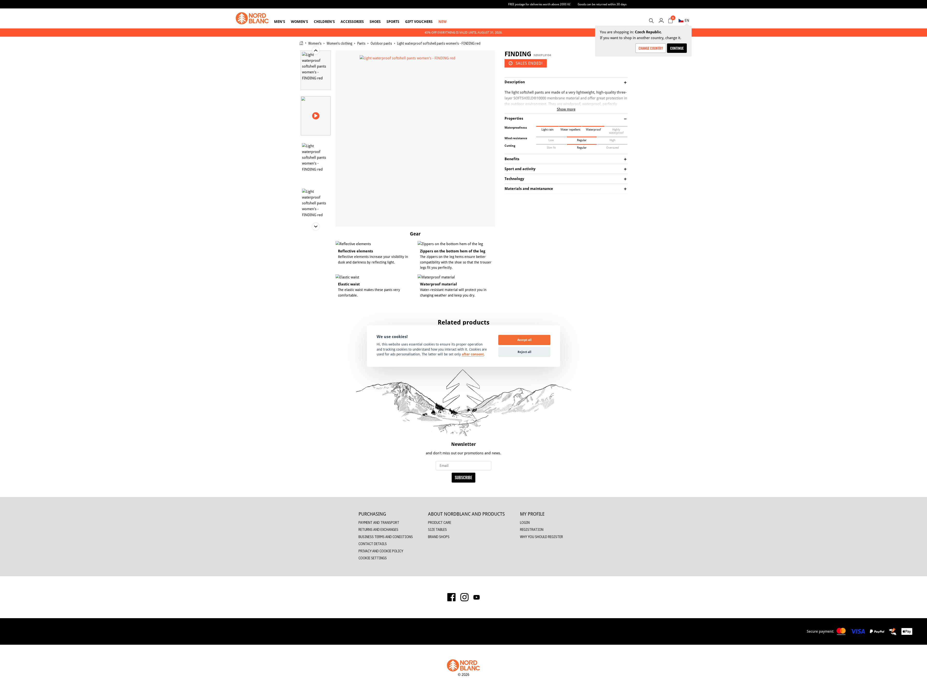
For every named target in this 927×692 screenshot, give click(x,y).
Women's (299, 21)
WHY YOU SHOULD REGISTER (541, 536)
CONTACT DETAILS (372, 543)
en (687, 20)
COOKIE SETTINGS (372, 558)
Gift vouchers (419, 21)
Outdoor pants (381, 43)
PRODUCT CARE (439, 522)
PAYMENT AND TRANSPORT (378, 522)
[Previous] (282, 341)
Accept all (524, 340)
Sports (392, 21)
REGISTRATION (531, 529)
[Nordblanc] (252, 18)
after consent (473, 354)
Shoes (375, 21)
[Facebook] (451, 597)
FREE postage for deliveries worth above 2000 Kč (539, 4)
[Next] (644, 341)
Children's (324, 21)
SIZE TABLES (437, 529)
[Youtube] (476, 597)
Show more (566, 109)
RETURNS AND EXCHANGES (378, 529)
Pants (361, 43)
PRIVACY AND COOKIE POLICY (380, 551)
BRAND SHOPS (438, 536)
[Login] (661, 20)
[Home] (301, 43)
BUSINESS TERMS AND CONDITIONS (385, 536)
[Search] (651, 21)
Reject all (524, 352)
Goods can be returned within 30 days (602, 4)
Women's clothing (339, 43)
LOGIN (525, 522)
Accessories (352, 21)
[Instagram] (464, 597)
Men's (279, 21)
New (442, 21)
